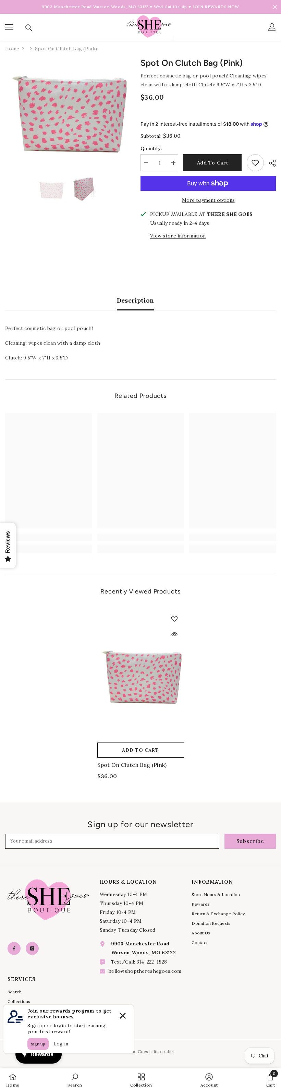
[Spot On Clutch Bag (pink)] (140, 674)
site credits (162, 1051)
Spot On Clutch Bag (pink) (132, 764)
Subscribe (250, 841)
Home (12, 49)
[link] (48, 537)
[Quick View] (174, 634)
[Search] (29, 28)
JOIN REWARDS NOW (216, 6)
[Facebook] (14, 948)
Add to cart (212, 163)
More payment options (208, 200)
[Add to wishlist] (255, 162)
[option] (67, 109)
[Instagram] (32, 948)
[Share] (270, 163)
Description (135, 300)
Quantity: (151, 148)
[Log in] (272, 27)
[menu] (9, 27)
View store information (178, 236)
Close (275, 7)
